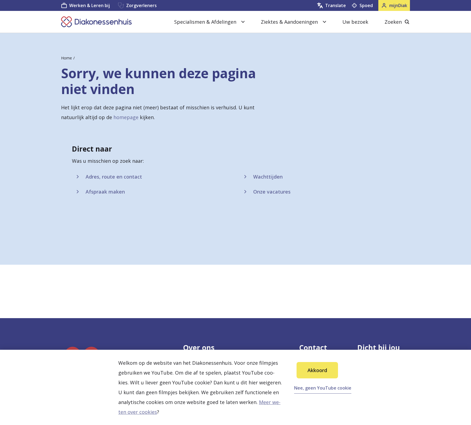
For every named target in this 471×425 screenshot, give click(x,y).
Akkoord (317, 370)
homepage (125, 117)
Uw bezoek (355, 22)
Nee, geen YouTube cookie (322, 388)
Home (66, 58)
